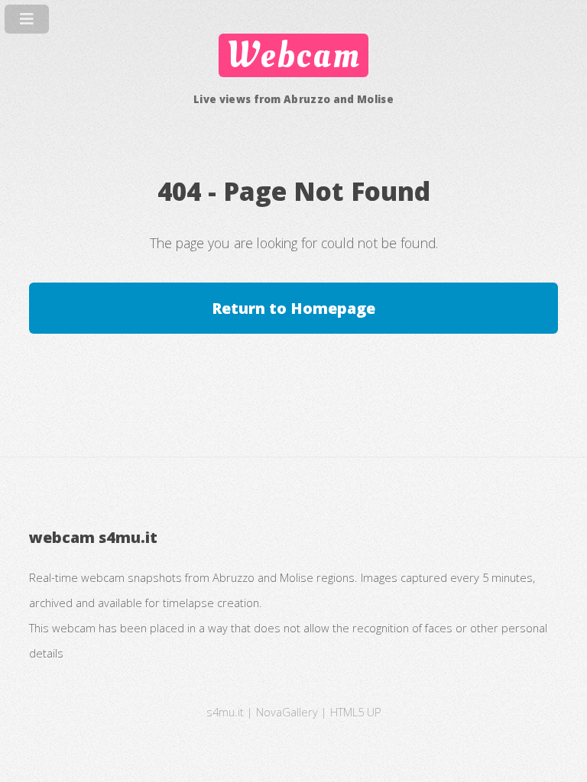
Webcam (293, 55)
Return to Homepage (293, 308)
